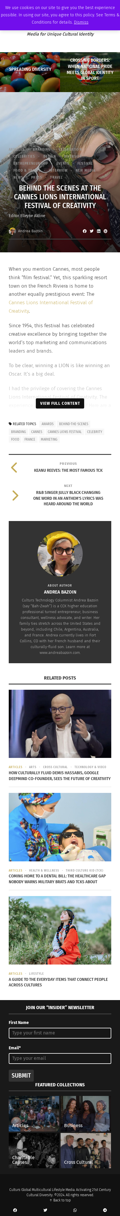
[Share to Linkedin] (98, 231)
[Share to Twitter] (91, 231)
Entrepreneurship (30, 163)
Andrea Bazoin (30, 231)
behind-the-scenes (73, 424)
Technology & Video (90, 767)
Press (36, 177)
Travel (56, 177)
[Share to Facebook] (84, 231)
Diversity (73, 156)
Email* (15, 1048)
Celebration (70, 149)
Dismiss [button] (81, 22)
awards (48, 424)
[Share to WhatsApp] (75, 1210)
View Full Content (60, 403)
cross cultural (55, 767)
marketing (49, 439)
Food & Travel (27, 170)
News (18, 177)
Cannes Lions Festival (65, 432)
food (15, 439)
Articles (17, 149)
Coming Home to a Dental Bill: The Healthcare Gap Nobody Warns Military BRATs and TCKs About (57, 878)
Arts (32, 767)
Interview (58, 170)
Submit (21, 1075)
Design (49, 156)
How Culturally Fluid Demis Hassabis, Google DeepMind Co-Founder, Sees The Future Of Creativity (60, 775)
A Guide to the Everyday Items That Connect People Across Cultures (58, 982)
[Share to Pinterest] (105, 231)
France (29, 439)
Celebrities (24, 156)
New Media (85, 170)
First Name (19, 1022)
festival (85, 163)
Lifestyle (36, 973)
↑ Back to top (60, 1200)
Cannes (36, 432)
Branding (42, 149)
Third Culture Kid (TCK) (84, 870)
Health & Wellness (44, 870)
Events (63, 163)
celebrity (94, 432)
